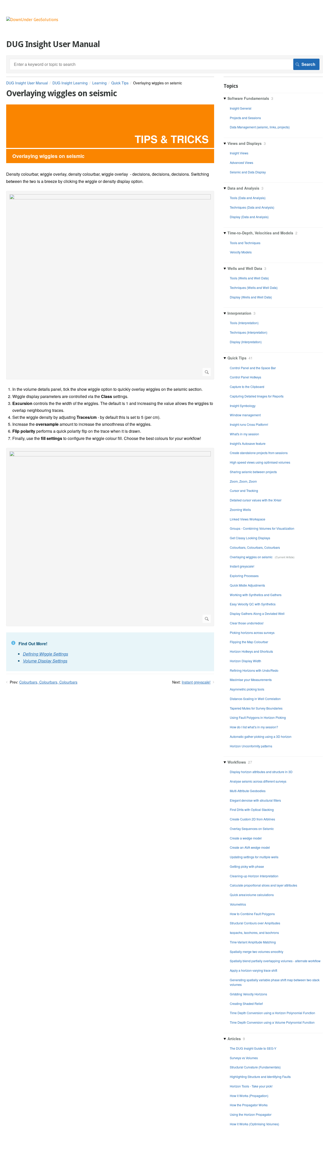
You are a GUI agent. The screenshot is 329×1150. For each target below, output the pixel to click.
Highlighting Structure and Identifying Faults (260, 1076)
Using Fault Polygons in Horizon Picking (258, 717)
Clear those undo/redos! (246, 623)
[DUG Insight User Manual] (32, 19)
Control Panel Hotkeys (245, 377)
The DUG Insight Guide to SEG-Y (253, 1048)
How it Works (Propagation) (249, 1095)
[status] (110, 651)
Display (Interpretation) (246, 342)
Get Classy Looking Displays (250, 538)
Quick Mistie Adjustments (247, 585)
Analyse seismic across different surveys (258, 781)
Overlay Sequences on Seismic (252, 828)
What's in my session (244, 434)
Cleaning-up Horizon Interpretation (254, 876)
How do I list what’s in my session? (254, 727)
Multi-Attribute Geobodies (248, 791)
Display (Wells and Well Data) (251, 297)
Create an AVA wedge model (250, 847)
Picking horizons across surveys (252, 632)
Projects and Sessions (245, 118)
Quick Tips (120, 82)
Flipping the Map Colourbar (249, 642)
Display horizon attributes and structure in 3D (261, 771)
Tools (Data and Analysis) (248, 198)
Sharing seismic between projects (253, 472)
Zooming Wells (240, 509)
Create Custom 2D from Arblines (252, 819)
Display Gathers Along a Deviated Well (257, 613)
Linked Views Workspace (247, 519)
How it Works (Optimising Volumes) (254, 1124)
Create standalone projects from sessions (259, 452)
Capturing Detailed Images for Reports (257, 396)
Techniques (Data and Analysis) (252, 207)
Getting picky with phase (247, 866)
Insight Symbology (242, 405)
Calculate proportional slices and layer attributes (263, 885)
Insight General (240, 108)
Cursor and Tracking (244, 490)
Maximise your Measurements (251, 679)
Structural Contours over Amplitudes (255, 923)
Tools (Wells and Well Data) (249, 278)
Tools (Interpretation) (244, 323)
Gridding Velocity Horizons (248, 994)
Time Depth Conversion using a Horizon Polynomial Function (272, 1013)
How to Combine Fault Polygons (252, 914)
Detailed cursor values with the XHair (255, 500)
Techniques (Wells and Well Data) (254, 287)
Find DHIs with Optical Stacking (252, 809)
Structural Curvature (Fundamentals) (255, 1067)
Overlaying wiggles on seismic (251, 557)
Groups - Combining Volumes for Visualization (262, 528)
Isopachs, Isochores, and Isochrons (254, 932)
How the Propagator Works (249, 1105)
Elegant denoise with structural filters (255, 800)
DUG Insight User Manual (27, 82)
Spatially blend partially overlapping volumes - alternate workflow (275, 961)
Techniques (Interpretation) (248, 332)
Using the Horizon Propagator (250, 1114)
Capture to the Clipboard (247, 386)
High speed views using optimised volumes (260, 462)
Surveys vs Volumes (244, 1058)
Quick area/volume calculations (252, 894)
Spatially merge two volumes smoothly (256, 951)
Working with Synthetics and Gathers (255, 594)
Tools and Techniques (245, 243)
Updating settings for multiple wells (254, 857)
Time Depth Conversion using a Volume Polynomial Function (272, 1022)
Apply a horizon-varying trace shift (253, 970)
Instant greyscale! (196, 682)
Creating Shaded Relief (246, 1003)
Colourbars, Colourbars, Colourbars (48, 682)
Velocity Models (241, 252)
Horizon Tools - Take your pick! (251, 1086)
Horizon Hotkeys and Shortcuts (251, 651)
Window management (245, 415)
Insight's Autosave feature (248, 443)
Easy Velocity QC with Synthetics (253, 604)
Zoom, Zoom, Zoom (243, 481)
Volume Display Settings (45, 661)
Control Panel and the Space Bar (253, 368)
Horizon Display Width (245, 661)
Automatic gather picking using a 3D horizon (260, 736)
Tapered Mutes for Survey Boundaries (256, 708)
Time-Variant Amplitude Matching (253, 942)
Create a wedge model (246, 838)
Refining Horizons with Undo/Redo (254, 670)
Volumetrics (238, 904)
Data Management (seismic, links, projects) (260, 127)
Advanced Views (241, 162)
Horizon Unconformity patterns (251, 746)
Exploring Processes (244, 575)
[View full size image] (110, 285)
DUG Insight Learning (70, 82)
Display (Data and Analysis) (249, 217)
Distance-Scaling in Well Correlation (255, 698)
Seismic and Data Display (248, 172)
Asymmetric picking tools (247, 689)
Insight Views (239, 153)
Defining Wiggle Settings (45, 654)
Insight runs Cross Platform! (249, 424)
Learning (99, 82)
